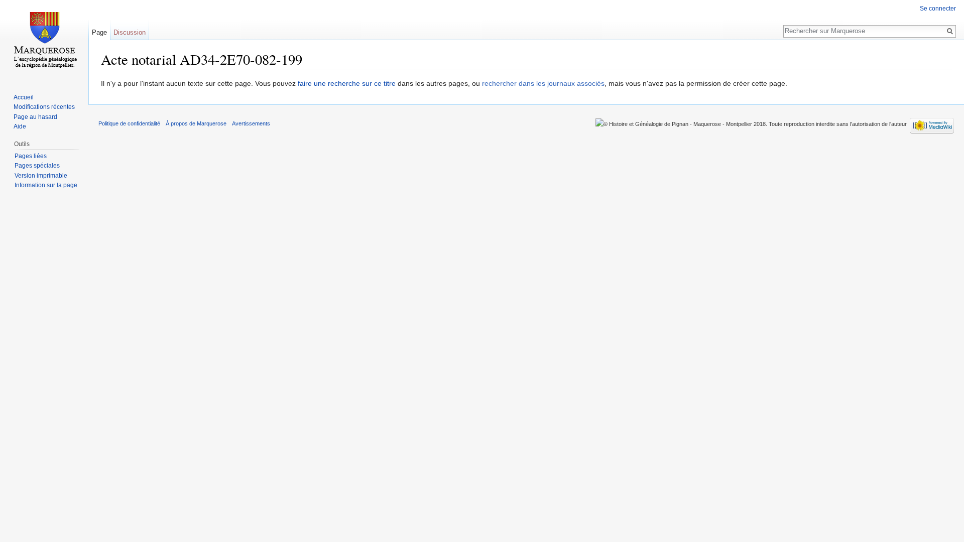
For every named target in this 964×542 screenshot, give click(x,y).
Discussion (129, 32)
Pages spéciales (37, 165)
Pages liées (31, 156)
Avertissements (251, 123)
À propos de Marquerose (196, 123)
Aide (20, 126)
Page (99, 32)
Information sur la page (46, 185)
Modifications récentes (44, 106)
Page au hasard (35, 116)
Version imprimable (41, 175)
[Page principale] (44, 40)
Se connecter (938, 8)
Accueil (24, 97)
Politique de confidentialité (129, 123)
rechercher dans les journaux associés (543, 83)
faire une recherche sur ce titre (347, 83)
